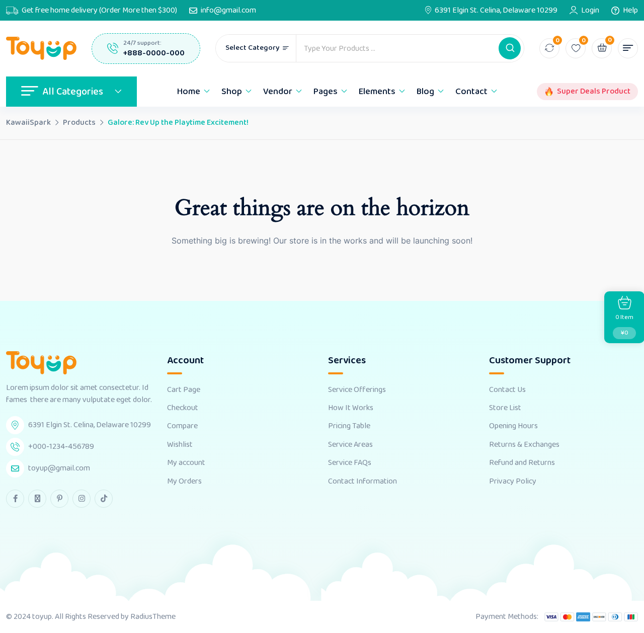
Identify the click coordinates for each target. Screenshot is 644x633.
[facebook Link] (15, 499)
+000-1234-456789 (61, 446)
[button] (510, 48)
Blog (425, 92)
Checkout (182, 408)
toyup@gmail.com (59, 468)
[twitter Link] (37, 499)
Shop (231, 92)
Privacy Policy (512, 481)
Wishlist (180, 444)
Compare (182, 426)
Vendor (277, 92)
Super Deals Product (593, 92)
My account (186, 462)
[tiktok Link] (104, 499)
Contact (471, 92)
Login (590, 11)
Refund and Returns (522, 462)
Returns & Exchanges (524, 444)
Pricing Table (349, 426)
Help (630, 11)
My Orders (184, 481)
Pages (325, 92)
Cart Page (183, 389)
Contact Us (507, 389)
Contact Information (362, 481)
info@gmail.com (228, 11)
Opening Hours (513, 426)
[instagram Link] (81, 499)
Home (188, 92)
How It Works (350, 408)
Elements (377, 92)
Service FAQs (349, 462)
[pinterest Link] (59, 499)
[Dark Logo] (41, 48)
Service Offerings (357, 389)
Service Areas (350, 444)
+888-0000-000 (154, 53)
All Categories (72, 92)
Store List (505, 408)
